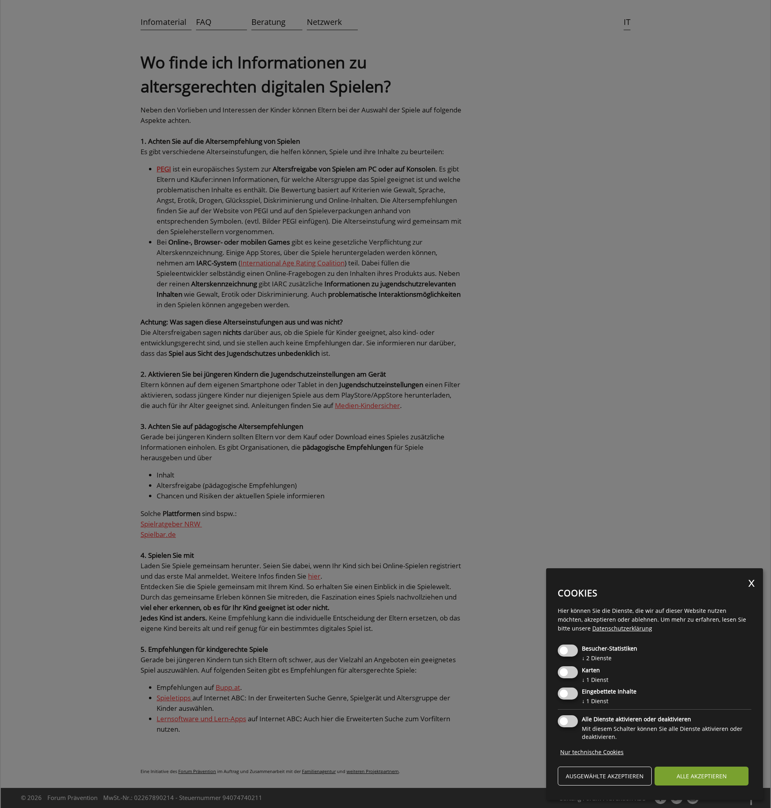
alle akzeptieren (702, 776)
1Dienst (595, 680)
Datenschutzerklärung (622, 628)
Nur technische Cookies (592, 752)
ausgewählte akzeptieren (605, 776)
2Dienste (597, 658)
